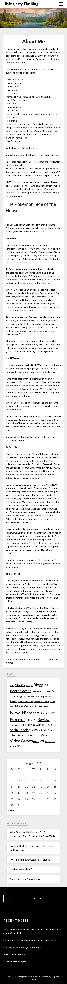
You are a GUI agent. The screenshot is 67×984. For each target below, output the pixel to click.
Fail (49, 696)
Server (54, 725)
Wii (42, 741)
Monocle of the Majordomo (25, 878)
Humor (44, 701)
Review (44, 719)
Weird (36, 741)
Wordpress (50, 741)
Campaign (36, 691)
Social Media (19, 730)
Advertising (21, 685)
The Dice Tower (21, 735)
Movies (47, 706)
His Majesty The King (20, 4)
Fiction (23, 701)
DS (24, 696)
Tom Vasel (41, 735)
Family (14, 701)
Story (51, 730)
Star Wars (34, 730)
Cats (53, 691)
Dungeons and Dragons (37, 696)
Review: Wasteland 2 (21, 869)
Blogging (41, 684)
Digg (18, 696)
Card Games (45, 691)
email (51, 341)
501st (12, 685)
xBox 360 (16, 746)
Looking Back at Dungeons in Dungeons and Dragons (30, 940)
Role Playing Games (32, 724)
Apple (30, 685)
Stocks (44, 730)
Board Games (20, 690)
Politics (29, 720)
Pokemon (17, 719)
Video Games (21, 740)
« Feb (11, 810)
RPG (47, 724)
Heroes (37, 702)
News (16, 712)
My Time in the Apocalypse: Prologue (30, 859)
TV (50, 735)
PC (53, 713)
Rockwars (15, 725)
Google (30, 702)
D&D (12, 696)
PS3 (34, 719)
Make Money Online (28, 706)
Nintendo (30, 712)
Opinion (45, 713)
